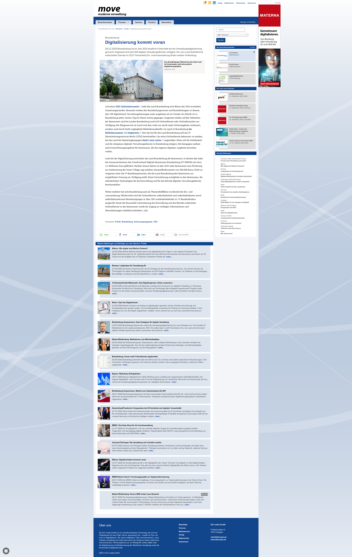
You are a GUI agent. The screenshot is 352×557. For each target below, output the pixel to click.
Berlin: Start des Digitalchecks (125, 302)
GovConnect (234, 64)
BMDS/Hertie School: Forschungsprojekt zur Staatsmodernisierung (140, 477)
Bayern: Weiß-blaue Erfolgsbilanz (126, 374)
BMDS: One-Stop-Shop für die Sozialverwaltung (132, 425)
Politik (126, 29)
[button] (154, 81)
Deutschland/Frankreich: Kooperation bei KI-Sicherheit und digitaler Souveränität (146, 408)
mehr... (169, 257)
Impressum (183, 542)
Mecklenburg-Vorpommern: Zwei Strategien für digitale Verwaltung (140, 322)
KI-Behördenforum (236, 94)
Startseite (118, 29)
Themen (122, 22)
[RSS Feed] (209, 3)
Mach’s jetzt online (151, 140)
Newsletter (166, 22)
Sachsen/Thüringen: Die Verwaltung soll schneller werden (136, 442)
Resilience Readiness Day (238, 105)
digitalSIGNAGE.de (236, 76)
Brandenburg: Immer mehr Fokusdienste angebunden (135, 357)
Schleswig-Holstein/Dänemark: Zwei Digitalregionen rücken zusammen (142, 283)
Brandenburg (127, 222)
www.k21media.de (218, 540)
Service (138, 22)
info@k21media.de (218, 537)
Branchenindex (105, 22)
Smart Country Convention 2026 (241, 141)
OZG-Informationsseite (127, 106)
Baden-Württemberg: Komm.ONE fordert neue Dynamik (135, 494)
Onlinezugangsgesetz (143, 222)
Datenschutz (184, 538)
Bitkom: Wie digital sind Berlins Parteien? (130, 248)
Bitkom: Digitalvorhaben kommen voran (129, 460)
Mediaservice (184, 531)
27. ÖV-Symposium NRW (238, 117)
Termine (152, 22)
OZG (155, 222)
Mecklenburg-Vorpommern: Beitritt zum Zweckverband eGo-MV (139, 391)
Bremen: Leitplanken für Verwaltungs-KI (129, 266)
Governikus (233, 52)
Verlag (181, 535)
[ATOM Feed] (205, 3)
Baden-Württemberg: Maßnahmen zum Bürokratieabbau (135, 339)
